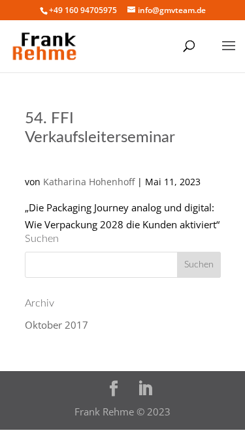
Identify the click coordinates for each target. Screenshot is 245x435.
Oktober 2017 (56, 324)
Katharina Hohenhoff (89, 181)
